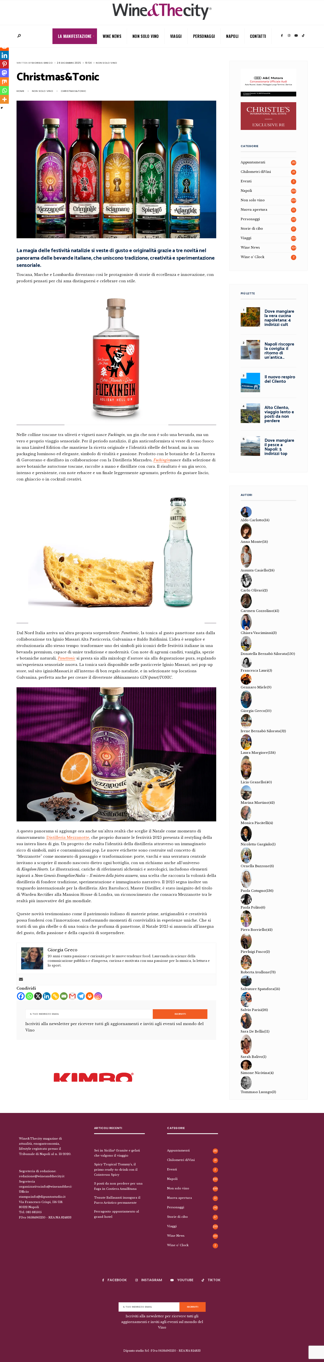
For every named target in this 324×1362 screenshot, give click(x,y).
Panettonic (66, 658)
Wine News (112, 36)
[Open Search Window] (18, 36)
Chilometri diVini (256, 172)
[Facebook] (281, 35)
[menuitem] (74, 36)
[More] (4, 99)
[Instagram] (288, 35)
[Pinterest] (4, 64)
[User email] (21, 979)
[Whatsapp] (29, 996)
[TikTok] (303, 35)
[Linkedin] (46, 996)
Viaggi (176, 36)
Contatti (258, 36)
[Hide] (2, 108)
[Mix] (4, 81)
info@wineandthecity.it (59, 1186)
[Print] (89, 996)
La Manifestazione (75, 36)
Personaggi (204, 36)
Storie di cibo (252, 229)
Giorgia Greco (42, 63)
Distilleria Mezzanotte (67, 837)
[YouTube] (296, 35)
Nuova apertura (254, 210)
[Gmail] (72, 996)
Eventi (246, 181)
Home (20, 91)
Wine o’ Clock (252, 257)
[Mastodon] (4, 72)
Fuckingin (161, 460)
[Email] (64, 996)
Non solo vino (145, 36)
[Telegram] (81, 996)
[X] (38, 996)
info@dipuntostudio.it (48, 1196)
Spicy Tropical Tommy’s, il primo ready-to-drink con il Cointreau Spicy (116, 1169)
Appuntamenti (253, 162)
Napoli (232, 36)
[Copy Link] (55, 996)
